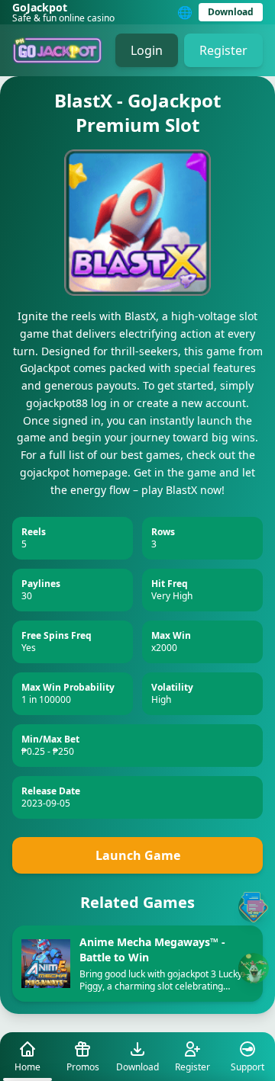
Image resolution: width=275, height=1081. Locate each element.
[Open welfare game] (253, 968)
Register (223, 50)
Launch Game (137, 855)
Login (147, 50)
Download (231, 11)
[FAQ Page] (253, 907)
